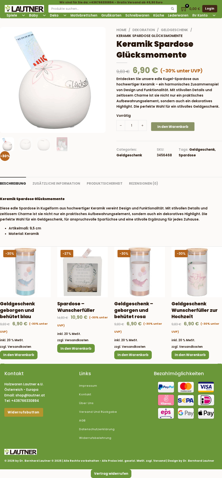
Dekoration (143, 29)
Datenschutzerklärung (97, 429)
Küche (158, 15)
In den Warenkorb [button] (18, 355)
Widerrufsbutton (24, 412)
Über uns (86, 403)
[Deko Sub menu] (65, 15)
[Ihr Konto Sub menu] (214, 15)
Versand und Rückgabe (98, 412)
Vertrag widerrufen (111, 473)
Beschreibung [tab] (13, 183)
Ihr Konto (200, 15)
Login (209, 9)
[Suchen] (172, 8)
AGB (82, 420)
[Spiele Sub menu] (23, 15)
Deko (54, 15)
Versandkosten (19, 347)
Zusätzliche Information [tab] (56, 183)
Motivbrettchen (83, 15)
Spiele (12, 15)
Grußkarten (111, 15)
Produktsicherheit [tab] (104, 183)
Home (121, 29)
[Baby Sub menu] (44, 15)
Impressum (88, 386)
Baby (33, 15)
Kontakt (85, 394)
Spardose (187, 155)
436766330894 (26, 400)
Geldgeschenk (174, 29)
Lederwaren (178, 15)
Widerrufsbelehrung (95, 438)
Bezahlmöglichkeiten (179, 373)
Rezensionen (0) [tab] (143, 183)
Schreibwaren (137, 15)
